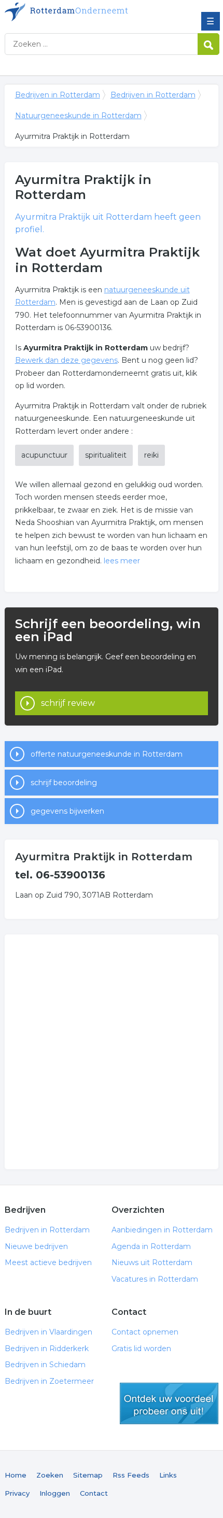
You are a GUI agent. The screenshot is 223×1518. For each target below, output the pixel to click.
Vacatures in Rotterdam (155, 1279)
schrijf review (68, 703)
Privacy (17, 1493)
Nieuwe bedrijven (36, 1246)
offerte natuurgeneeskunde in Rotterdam (107, 754)
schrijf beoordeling (64, 782)
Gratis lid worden (141, 1348)
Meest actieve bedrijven (48, 1262)
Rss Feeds (131, 1475)
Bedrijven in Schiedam (45, 1364)
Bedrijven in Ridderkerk (47, 1348)
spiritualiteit (106, 455)
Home (15, 1475)
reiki (151, 455)
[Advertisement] (111, 1052)
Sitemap (88, 1475)
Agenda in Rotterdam (151, 1246)
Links (168, 1475)
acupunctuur (44, 455)
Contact (94, 1493)
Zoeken (49, 1475)
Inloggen (54, 1493)
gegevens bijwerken (67, 811)
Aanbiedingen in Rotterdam (162, 1230)
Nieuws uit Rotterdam (152, 1262)
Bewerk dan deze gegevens (66, 360)
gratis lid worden (169, 1403)
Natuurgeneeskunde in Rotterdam (78, 115)
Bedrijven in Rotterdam (80, 12)
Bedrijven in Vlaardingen (48, 1332)
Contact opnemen (145, 1332)
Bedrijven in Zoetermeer (49, 1381)
